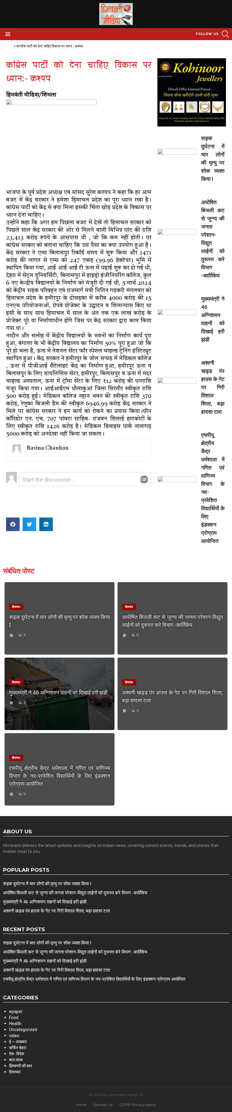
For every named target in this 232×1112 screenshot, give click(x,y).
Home (8, 46)
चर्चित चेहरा (17, 1047)
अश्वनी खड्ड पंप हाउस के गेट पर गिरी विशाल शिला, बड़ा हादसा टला (212, 387)
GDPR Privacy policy (137, 1104)
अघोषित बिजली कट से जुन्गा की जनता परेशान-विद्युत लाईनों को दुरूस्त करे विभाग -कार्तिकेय (75, 893)
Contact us (102, 1104)
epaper (16, 1011)
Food (13, 1017)
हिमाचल (15, 1071)
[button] (13, 524)
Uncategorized (23, 1029)
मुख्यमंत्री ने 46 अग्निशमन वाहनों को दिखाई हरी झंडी (58, 692)
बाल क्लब (16, 1059)
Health (15, 1023)
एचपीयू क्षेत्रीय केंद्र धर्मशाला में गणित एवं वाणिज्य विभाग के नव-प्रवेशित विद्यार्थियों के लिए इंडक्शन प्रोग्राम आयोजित (59, 775)
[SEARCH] (225, 34)
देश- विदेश (16, 1053)
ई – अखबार (18, 1041)
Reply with (144, 479)
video (14, 1035)
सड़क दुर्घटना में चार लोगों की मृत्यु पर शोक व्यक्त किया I (47, 883)
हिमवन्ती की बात (20, 1065)
